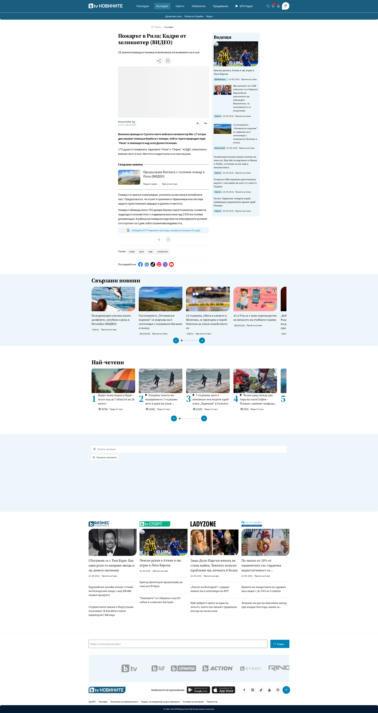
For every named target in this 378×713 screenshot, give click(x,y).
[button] (176, 340)
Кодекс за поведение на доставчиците (160, 701)
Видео (209, 16)
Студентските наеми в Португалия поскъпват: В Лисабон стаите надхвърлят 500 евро (111, 611)
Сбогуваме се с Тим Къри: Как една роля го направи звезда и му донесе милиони (111, 565)
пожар (132, 251)
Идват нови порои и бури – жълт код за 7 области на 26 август (116, 399)
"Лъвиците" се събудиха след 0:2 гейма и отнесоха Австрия (160, 600)
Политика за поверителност (124, 701)
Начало (158, 27)
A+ (205, 123)
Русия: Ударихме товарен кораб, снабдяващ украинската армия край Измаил (234, 202)
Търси (280, 644)
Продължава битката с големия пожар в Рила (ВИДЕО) (174, 174)
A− (198, 123)
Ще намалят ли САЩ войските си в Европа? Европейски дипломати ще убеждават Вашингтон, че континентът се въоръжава (245, 98)
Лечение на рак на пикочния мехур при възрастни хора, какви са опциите (264, 605)
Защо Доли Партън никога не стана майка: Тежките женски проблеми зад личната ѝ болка (213, 565)
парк (151, 251)
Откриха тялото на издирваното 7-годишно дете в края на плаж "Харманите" (161, 399)
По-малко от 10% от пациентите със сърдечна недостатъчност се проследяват (261, 565)
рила (141, 251)
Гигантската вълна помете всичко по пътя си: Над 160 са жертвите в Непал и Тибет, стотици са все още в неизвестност (235, 162)
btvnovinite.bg (126, 121)
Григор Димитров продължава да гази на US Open (161, 584)
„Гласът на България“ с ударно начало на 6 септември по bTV (209, 589)
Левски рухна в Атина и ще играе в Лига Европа (234, 72)
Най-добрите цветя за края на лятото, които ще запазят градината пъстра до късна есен (213, 607)
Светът (180, 6)
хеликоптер (162, 251)
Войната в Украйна (194, 16)
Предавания (220, 6)
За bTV (92, 701)
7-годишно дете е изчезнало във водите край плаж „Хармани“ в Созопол (210, 399)
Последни (142, 6)
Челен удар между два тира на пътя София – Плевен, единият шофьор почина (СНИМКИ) (257, 399)
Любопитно (199, 6)
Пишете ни (212, 701)
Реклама (103, 701)
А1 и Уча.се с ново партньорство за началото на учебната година (255, 318)
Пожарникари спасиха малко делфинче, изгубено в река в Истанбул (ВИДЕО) (111, 320)
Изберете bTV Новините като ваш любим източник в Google (166, 230)
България (162, 6)
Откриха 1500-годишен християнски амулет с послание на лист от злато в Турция (235, 183)
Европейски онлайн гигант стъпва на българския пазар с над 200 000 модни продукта (111, 591)
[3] (273, 6)
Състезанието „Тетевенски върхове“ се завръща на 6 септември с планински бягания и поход (245, 133)
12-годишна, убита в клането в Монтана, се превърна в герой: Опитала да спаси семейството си (206, 322)
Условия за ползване (193, 701)
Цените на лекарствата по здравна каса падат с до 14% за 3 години (263, 589)
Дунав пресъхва (173, 16)
